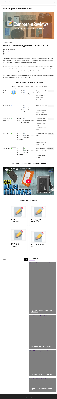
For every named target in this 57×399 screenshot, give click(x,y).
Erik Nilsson (9, 52)
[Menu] (2, 2)
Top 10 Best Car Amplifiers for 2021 (42, 374)
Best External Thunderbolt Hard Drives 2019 (16, 244)
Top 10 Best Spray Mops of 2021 (41, 347)
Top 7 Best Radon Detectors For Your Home (41, 311)
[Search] (54, 2)
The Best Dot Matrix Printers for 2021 (41, 389)
